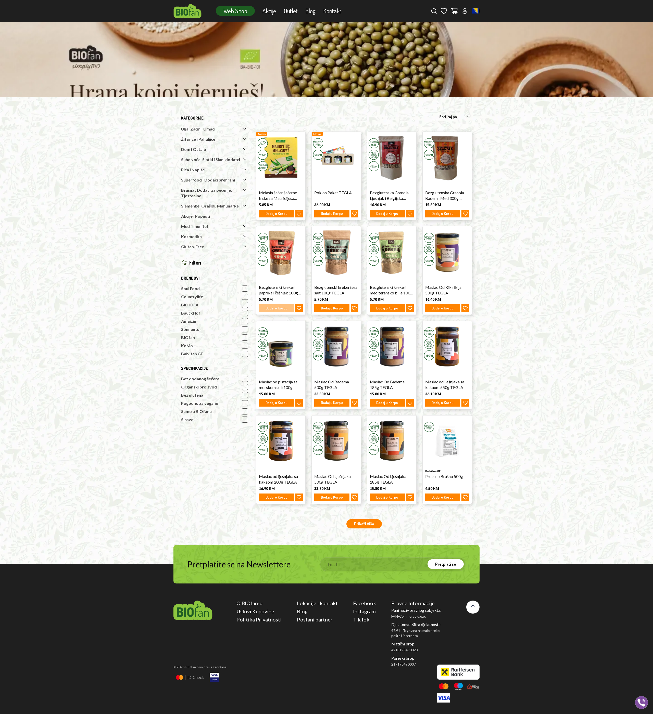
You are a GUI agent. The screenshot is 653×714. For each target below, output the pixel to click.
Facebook (364, 603)
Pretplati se (445, 564)
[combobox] (476, 11)
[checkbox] (245, 288)
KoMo (187, 345)
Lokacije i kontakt (317, 603)
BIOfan (188, 337)
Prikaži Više (364, 523)
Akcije (269, 11)
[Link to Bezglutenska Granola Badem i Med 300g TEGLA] (447, 157)
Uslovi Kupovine (255, 611)
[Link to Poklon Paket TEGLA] (336, 157)
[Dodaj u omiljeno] (299, 213)
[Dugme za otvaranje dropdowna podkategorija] (244, 128)
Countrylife (192, 296)
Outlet (291, 11)
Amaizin (188, 321)
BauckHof (190, 312)
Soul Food (190, 288)
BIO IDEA (189, 304)
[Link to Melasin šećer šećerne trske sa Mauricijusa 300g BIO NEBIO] (280, 157)
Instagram (364, 611)
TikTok (361, 619)
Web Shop (235, 11)
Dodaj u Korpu (276, 213)
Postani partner (315, 619)
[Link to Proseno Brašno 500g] (447, 441)
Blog (310, 11)
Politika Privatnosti (259, 619)
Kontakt (332, 11)
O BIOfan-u (249, 603)
